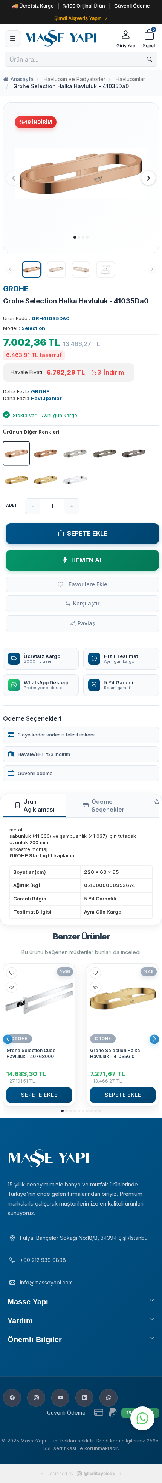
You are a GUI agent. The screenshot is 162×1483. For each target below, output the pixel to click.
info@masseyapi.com (46, 1282)
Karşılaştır (86, 603)
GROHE (16, 289)
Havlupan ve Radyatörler (74, 79)
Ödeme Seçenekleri (109, 805)
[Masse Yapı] (67, 38)
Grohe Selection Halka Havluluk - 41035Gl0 (115, 1053)
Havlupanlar (130, 79)
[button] (74, 237)
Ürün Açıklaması (39, 805)
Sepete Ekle (87, 533)
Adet (11, 505)
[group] (81, 173)
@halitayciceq (100, 1473)
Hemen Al (87, 560)
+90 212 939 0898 (43, 1260)
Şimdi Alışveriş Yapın (78, 18)
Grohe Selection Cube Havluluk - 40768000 (31, 1053)
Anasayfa (22, 79)
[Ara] (149, 59)
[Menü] (13, 38)
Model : (24, 328)
